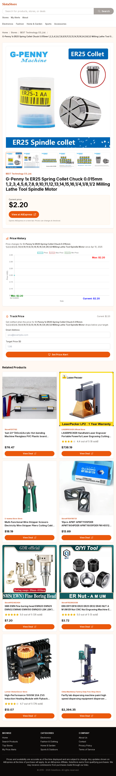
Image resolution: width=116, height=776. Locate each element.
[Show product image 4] (67, 160)
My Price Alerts (9, 749)
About (25, 17)
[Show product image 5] (84, 160)
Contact (82, 741)
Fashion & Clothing (49, 741)
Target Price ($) (13, 341)
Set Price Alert (60, 354)
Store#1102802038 (70, 603)
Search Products (10, 741)
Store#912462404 (12, 603)
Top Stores (7, 745)
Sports (48, 24)
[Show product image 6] (102, 160)
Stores (5, 17)
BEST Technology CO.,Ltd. (33, 32)
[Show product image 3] (49, 160)
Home (5, 32)
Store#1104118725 (69, 519)
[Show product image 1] (14, 160)
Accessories (60, 24)
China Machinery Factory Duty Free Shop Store (81, 692)
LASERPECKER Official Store (73, 429)
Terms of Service (87, 749)
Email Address (13, 330)
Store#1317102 (11, 429)
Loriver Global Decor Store (16, 692)
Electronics (7, 24)
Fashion (20, 24)
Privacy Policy (85, 745)
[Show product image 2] (31, 160)
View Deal (28, 453)
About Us (83, 737)
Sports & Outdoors (49, 749)
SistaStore (9, 4)
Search (106, 11)
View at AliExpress (22, 214)
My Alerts (15, 17)
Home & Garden (34, 24)
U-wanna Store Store (13, 519)
